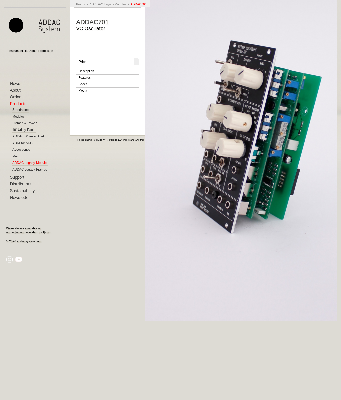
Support (17, 177)
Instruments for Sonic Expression (31, 51)
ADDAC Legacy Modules (109, 4)
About (15, 90)
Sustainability (22, 190)
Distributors (21, 184)
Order (15, 97)
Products (18, 104)
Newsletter (20, 197)
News (15, 83)
